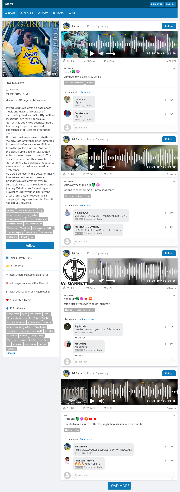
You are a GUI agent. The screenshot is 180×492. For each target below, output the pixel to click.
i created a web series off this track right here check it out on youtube (103, 424)
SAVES (90, 60)
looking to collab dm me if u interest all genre (89, 189)
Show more (86, 91)
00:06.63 (79, 219)
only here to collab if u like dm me (82, 76)
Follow (30, 245)
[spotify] (73, 71)
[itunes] (78, 71)
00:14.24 (79, 233)
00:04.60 (79, 467)
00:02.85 (79, 350)
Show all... (11, 353)
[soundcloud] (90, 298)
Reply (89, 105)
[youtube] (86, 298)
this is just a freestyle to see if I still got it (87, 303)
